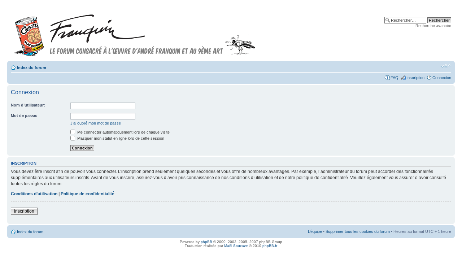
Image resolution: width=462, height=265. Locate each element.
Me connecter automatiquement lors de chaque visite (123, 132)
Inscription (415, 77)
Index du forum (31, 67)
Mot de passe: (24, 115)
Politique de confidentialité (87, 193)
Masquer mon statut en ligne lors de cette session (120, 138)
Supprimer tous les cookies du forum (358, 231)
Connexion (441, 77)
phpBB (206, 242)
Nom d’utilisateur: (28, 105)
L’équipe (315, 231)
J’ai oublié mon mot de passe (95, 123)
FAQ (394, 77)
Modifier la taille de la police (446, 66)
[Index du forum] (135, 32)
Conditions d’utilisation (34, 193)
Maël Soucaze (236, 246)
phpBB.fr (269, 246)
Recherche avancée (433, 25)
